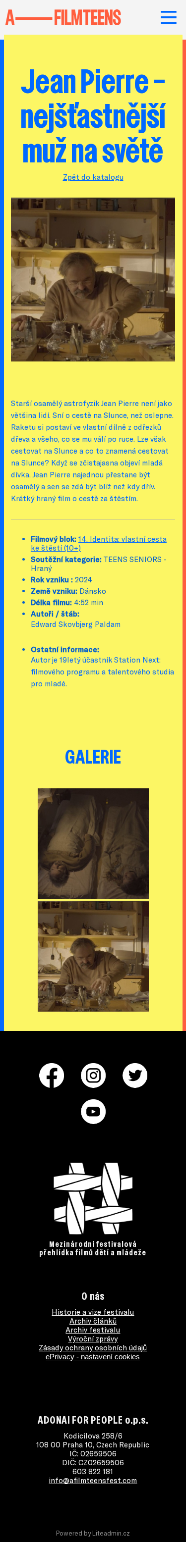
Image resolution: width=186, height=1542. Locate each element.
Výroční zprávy (93, 1338)
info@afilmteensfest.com (93, 1480)
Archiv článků (93, 1320)
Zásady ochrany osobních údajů (93, 1347)
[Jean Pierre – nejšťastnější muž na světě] (93, 358)
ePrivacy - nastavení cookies (93, 1356)
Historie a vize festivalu (93, 1311)
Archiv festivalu (92, 1329)
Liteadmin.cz (111, 1533)
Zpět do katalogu (93, 176)
